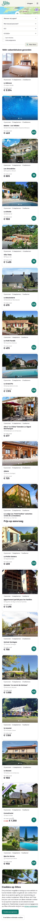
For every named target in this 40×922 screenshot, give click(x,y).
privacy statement (31, 906)
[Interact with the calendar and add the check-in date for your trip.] (3, 18)
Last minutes (9, 38)
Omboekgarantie (10, 40)
